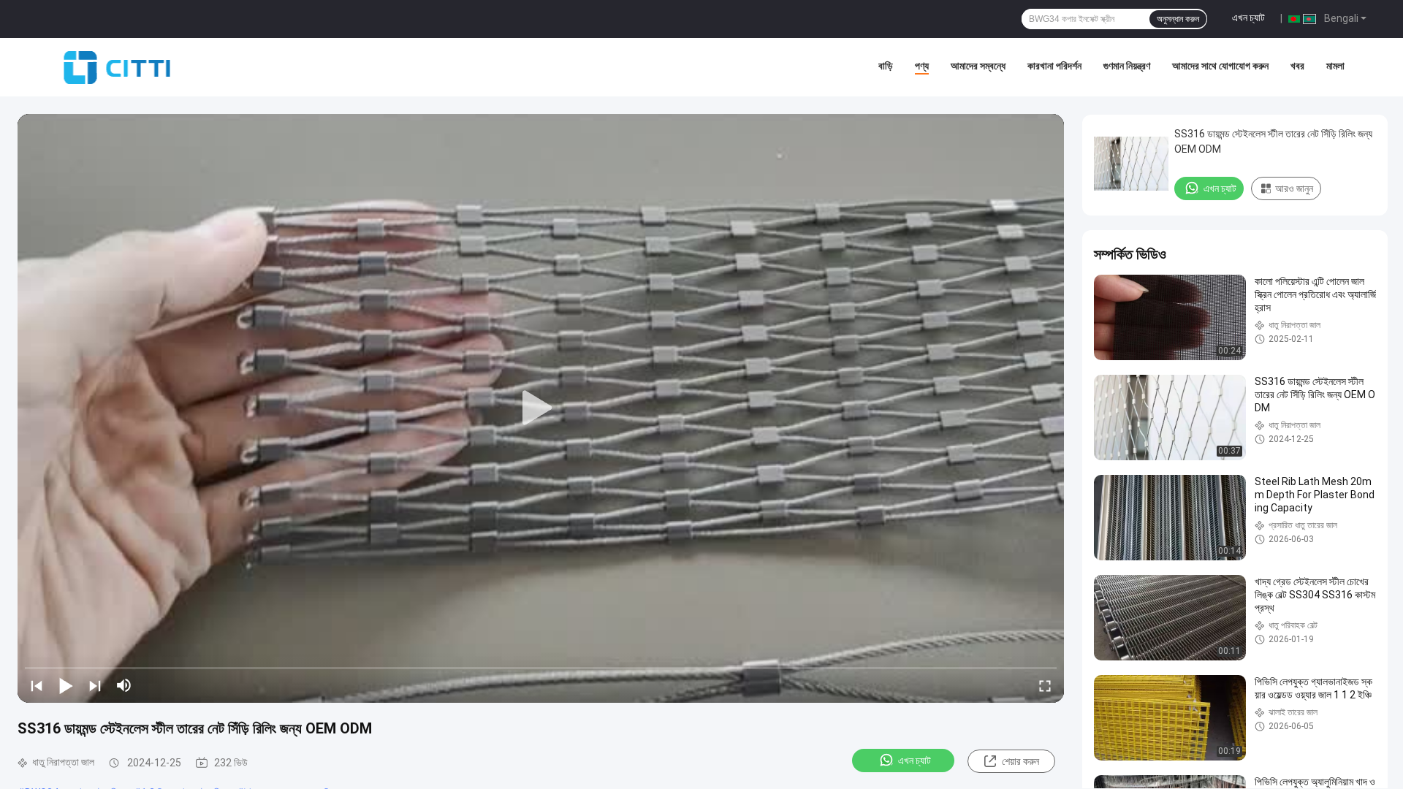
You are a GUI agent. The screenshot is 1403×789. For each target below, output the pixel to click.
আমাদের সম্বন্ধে (978, 66)
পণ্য (922, 66)
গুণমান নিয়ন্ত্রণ (1126, 66)
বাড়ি (885, 66)
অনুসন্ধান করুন (1178, 19)
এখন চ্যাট (1248, 17)
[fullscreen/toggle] (1045, 685)
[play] (540, 408)
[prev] (36, 685)
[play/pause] (65, 685)
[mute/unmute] (124, 685)
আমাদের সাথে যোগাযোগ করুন (1220, 66)
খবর (1297, 66)
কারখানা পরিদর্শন (1054, 66)
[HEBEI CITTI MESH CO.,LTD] (117, 67)
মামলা (1335, 66)
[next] (95, 685)
